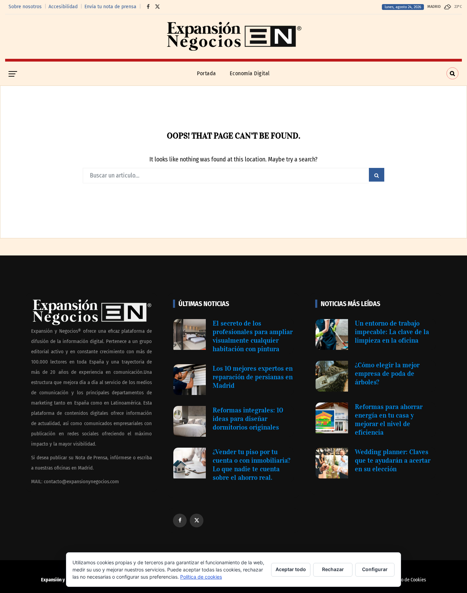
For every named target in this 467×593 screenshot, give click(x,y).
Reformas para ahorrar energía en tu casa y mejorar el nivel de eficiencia (389, 419)
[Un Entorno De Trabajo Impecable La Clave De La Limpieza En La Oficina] (332, 334)
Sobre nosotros (25, 7)
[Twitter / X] (155, 7)
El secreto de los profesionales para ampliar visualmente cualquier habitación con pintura (253, 336)
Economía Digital (250, 73)
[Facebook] (146, 7)
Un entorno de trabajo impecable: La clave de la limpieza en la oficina (392, 331)
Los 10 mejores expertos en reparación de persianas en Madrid (253, 377)
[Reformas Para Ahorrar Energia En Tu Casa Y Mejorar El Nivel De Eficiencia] (332, 418)
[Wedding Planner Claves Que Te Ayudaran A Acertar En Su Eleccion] (332, 463)
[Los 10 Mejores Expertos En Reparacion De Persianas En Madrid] (189, 379)
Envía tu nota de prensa (110, 7)
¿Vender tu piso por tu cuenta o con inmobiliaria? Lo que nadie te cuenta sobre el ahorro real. (251, 465)
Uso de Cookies (411, 580)
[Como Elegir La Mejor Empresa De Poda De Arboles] (332, 376)
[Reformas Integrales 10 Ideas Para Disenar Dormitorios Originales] (189, 421)
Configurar (375, 569)
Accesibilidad (63, 7)
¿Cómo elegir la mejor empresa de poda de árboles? (387, 373)
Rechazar (333, 569)
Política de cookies (201, 577)
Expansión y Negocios (62, 580)
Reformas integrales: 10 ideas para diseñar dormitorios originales (248, 418)
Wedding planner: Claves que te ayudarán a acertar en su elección (392, 460)
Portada (206, 73)
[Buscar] (452, 73)
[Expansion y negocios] (233, 36)
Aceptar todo (291, 569)
